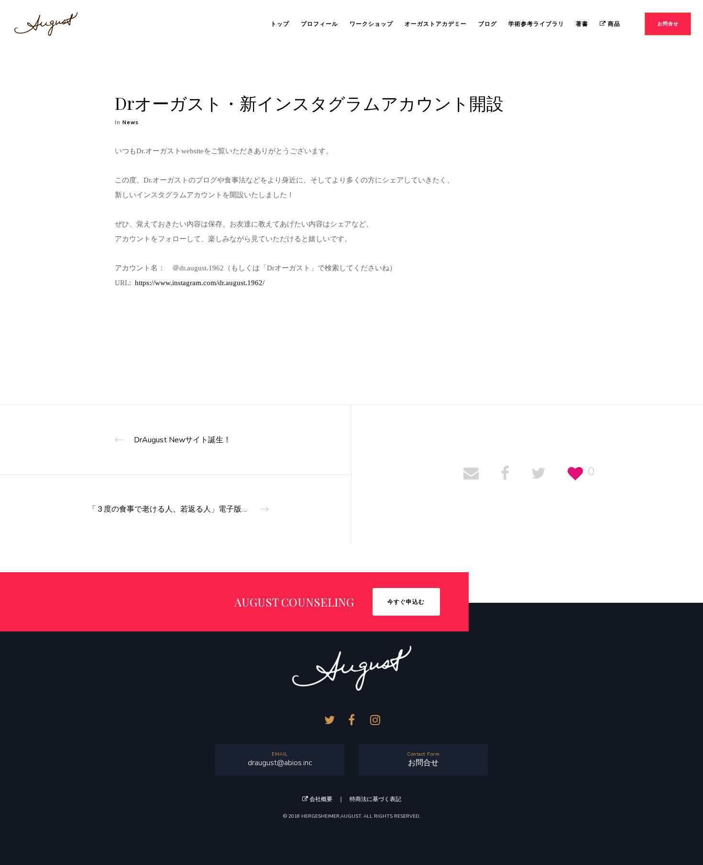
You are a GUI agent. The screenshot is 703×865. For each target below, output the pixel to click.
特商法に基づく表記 (375, 799)
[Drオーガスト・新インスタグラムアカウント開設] (471, 474)
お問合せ (423, 763)
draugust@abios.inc (280, 763)
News (130, 122)
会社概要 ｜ (329, 799)
